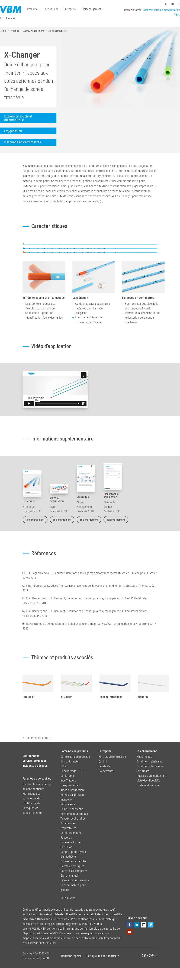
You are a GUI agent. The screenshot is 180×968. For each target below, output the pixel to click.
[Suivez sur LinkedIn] (136, 924)
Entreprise (70, 9)
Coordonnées (7, 18)
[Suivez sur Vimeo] (150, 924)
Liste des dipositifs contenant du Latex (77, 914)
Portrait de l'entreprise (112, 756)
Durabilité (104, 766)
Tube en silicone (70, 842)
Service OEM (51, 9)
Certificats (142, 771)
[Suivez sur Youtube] (129, 932)
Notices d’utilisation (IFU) (151, 775)
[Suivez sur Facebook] (129, 924)
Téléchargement (35, 519)
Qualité (102, 761)
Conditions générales (149, 761)
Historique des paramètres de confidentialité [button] (31, 798)
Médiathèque (144, 756)
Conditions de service (149, 766)
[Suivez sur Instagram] (143, 924)
